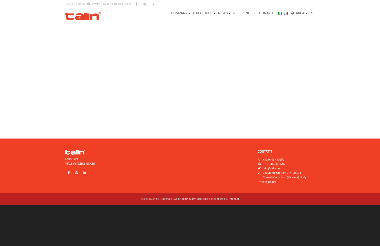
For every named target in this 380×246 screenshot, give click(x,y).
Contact (267, 13)
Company (179, 13)
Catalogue (203, 13)
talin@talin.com (122, 3)
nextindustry (188, 199)
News (223, 13)
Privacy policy (267, 181)
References (244, 13)
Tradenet (233, 199)
